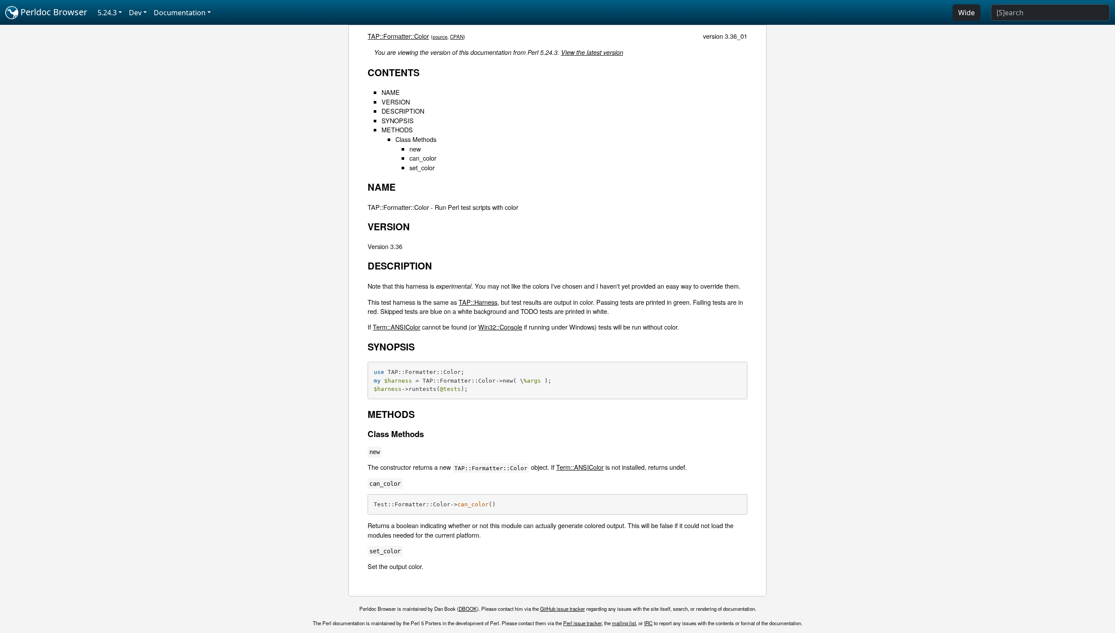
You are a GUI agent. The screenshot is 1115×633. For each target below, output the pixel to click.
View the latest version (592, 52)
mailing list (624, 623)
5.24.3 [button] (107, 12)
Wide (966, 12)
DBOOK (468, 608)
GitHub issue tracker (562, 608)
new (415, 148)
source (439, 36)
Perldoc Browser (52, 12)
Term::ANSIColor (396, 326)
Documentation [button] (180, 12)
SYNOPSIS (398, 120)
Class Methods (415, 139)
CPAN (456, 36)
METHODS (397, 129)
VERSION (396, 101)
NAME (391, 92)
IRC (648, 623)
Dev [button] (135, 12)
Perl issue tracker (582, 623)
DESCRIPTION (403, 110)
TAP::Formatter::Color (398, 35)
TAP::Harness (478, 301)
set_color (422, 167)
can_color (422, 157)
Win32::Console (500, 326)
